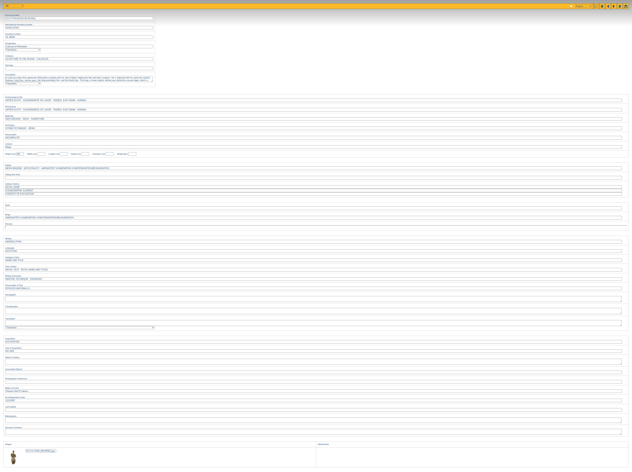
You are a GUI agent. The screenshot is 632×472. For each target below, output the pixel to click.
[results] (596, 8)
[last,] (620, 8)
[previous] (608, 8)
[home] (626, 8)
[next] (614, 8)
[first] (602, 8)
